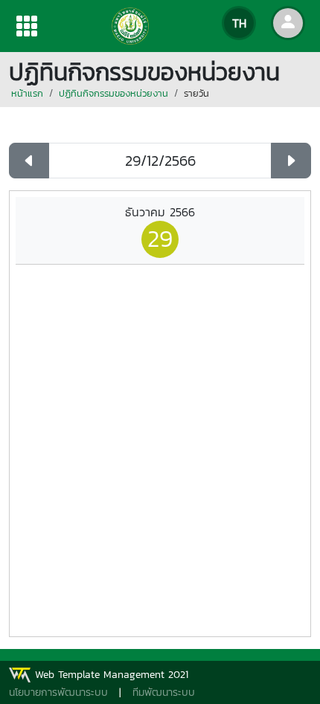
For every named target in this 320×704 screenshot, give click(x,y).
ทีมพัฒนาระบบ (163, 692)
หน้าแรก (27, 93)
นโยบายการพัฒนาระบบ (58, 692)
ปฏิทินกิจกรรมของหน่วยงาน (113, 93)
